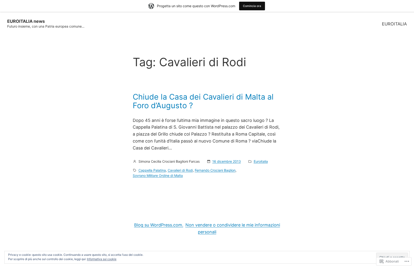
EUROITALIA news (26, 21)
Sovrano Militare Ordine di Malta (158, 175)
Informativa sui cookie (101, 259)
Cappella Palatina (152, 170)
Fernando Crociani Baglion (215, 170)
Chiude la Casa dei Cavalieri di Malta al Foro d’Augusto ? (203, 101)
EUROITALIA (394, 23)
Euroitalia (261, 161)
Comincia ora (252, 6)
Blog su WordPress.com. (158, 224)
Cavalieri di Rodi (180, 170)
